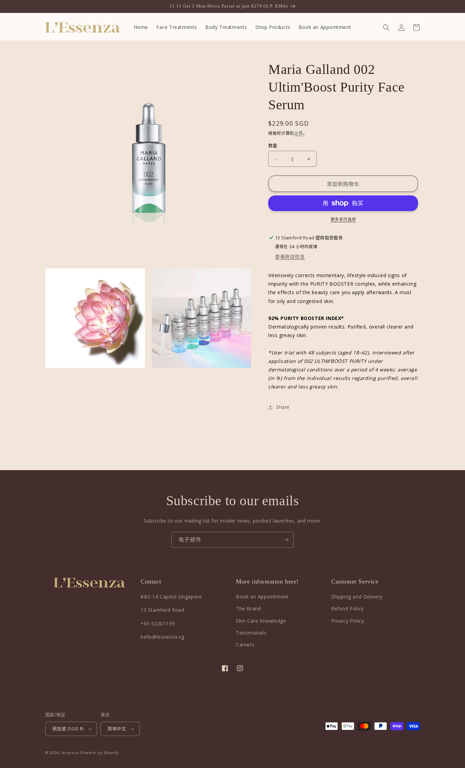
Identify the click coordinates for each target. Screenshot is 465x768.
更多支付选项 (343, 219)
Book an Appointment (262, 596)
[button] (386, 27)
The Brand (248, 608)
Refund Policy (347, 608)
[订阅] (285, 540)
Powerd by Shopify (99, 752)
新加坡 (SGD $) (67, 728)
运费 (298, 133)
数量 (272, 145)
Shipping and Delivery (357, 596)
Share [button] (283, 407)
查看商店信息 (290, 256)
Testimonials (251, 632)
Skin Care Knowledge (261, 621)
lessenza (70, 752)
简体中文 (117, 728)
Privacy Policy (347, 621)
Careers (245, 644)
